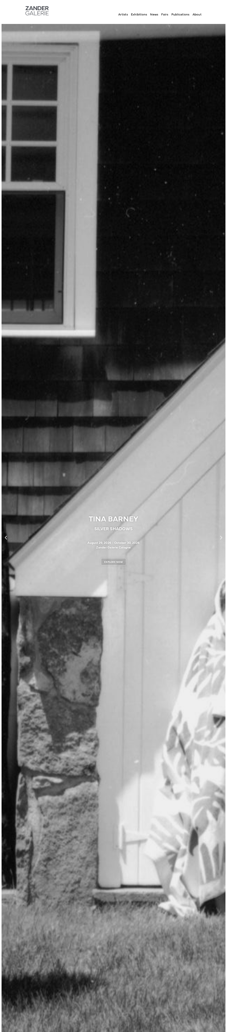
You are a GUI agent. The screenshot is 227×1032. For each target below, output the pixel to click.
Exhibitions (139, 14)
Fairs (164, 14)
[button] (5, 537)
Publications (180, 14)
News (154, 14)
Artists (123, 14)
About (197, 14)
